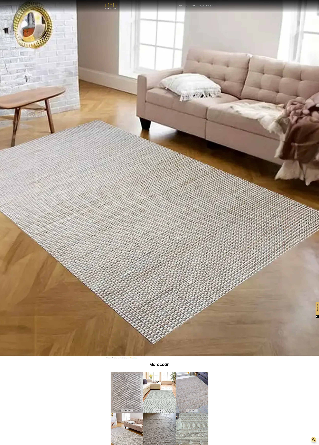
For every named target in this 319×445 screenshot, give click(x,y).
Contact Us (209, 6)
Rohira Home (124, 358)
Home (180, 6)
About (186, 6)
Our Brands (115, 358)
